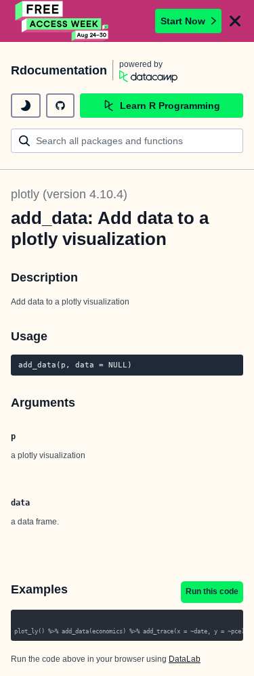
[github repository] (60, 105)
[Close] (235, 21)
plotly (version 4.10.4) (69, 194)
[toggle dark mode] (26, 105)
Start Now (183, 21)
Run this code (212, 591)
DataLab (184, 659)
